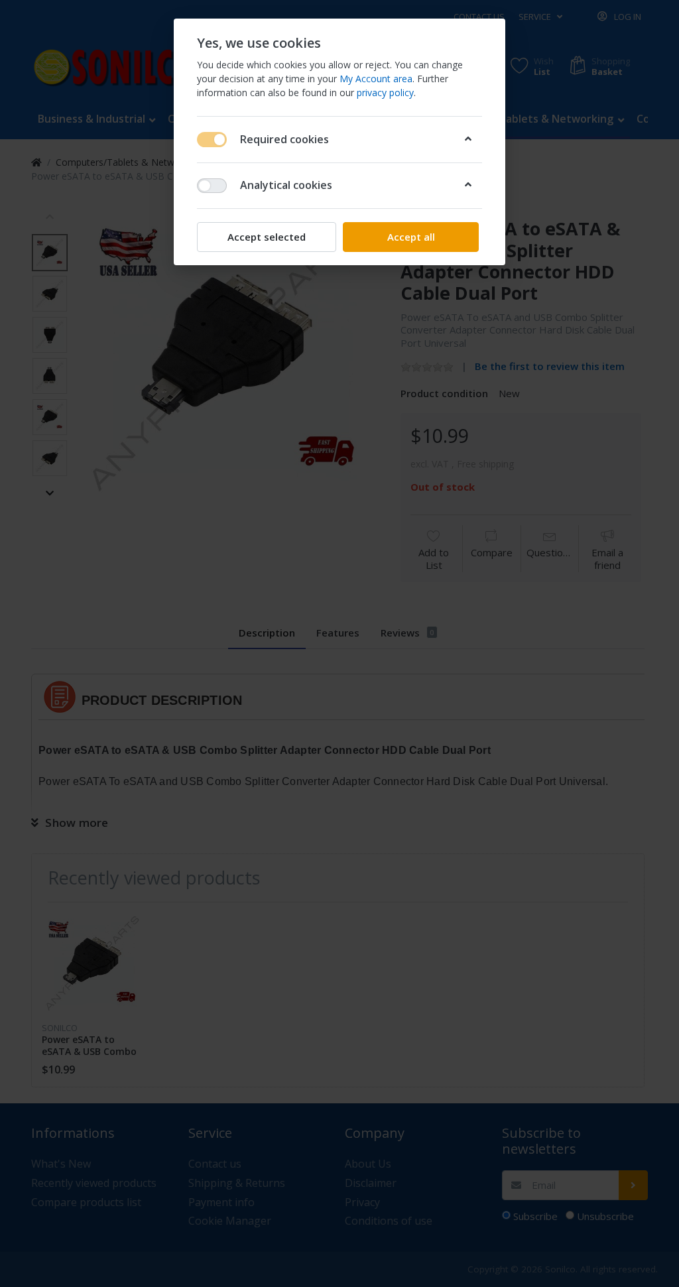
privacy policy (385, 92)
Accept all (411, 236)
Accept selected (266, 236)
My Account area (376, 78)
